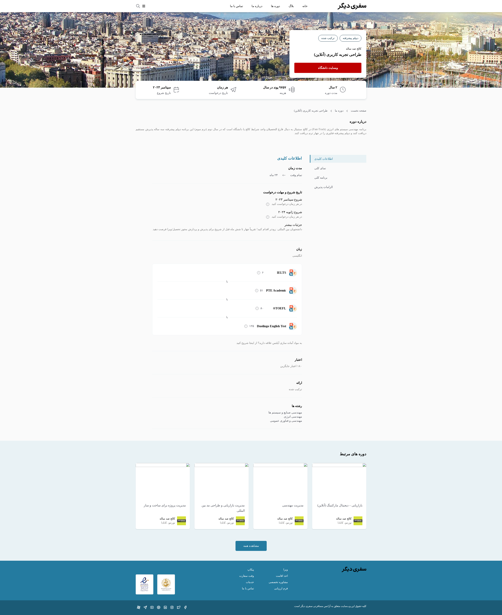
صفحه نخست (358, 110)
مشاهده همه (251, 545)
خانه (304, 6)
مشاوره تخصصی (278, 582)
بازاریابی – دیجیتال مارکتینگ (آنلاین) (339, 505)
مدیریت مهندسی (293, 505)
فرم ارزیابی (281, 588)
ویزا (285, 569)
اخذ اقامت (282, 575)
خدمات (250, 582)
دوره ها (275, 6)
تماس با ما (236, 6)
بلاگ (291, 6)
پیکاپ (250, 569)
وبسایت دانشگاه (328, 67)
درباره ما (257, 6)
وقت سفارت (246, 575)
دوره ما (339, 110)
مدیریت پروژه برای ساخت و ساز (165, 505)
